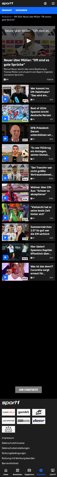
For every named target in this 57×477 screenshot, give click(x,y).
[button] (28, 40)
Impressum (8, 437)
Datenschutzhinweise (13, 442)
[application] (28, 41)
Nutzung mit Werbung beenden (18, 458)
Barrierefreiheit (10, 463)
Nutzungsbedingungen (14, 453)
